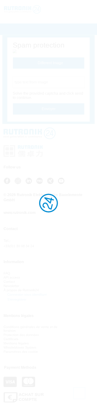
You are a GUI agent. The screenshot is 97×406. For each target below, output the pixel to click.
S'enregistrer (16, 299)
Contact (9, 281)
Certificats (11, 339)
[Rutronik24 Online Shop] (30, 9)
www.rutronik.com (20, 213)
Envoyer (49, 109)
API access (12, 277)
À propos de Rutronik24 (21, 290)
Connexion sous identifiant (26, 294)
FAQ (7, 273)
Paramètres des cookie (21, 352)
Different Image (50, 63)
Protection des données (21, 335)
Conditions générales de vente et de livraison (30, 328)
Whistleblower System (20, 347)
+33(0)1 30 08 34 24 (19, 246)
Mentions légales (16, 343)
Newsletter (11, 286)
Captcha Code (25, 74)
